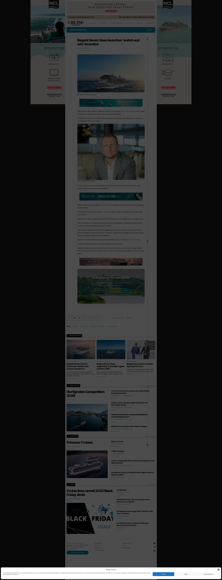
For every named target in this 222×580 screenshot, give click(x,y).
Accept (163, 574)
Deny (186, 574)
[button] (218, 569)
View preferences (209, 574)
